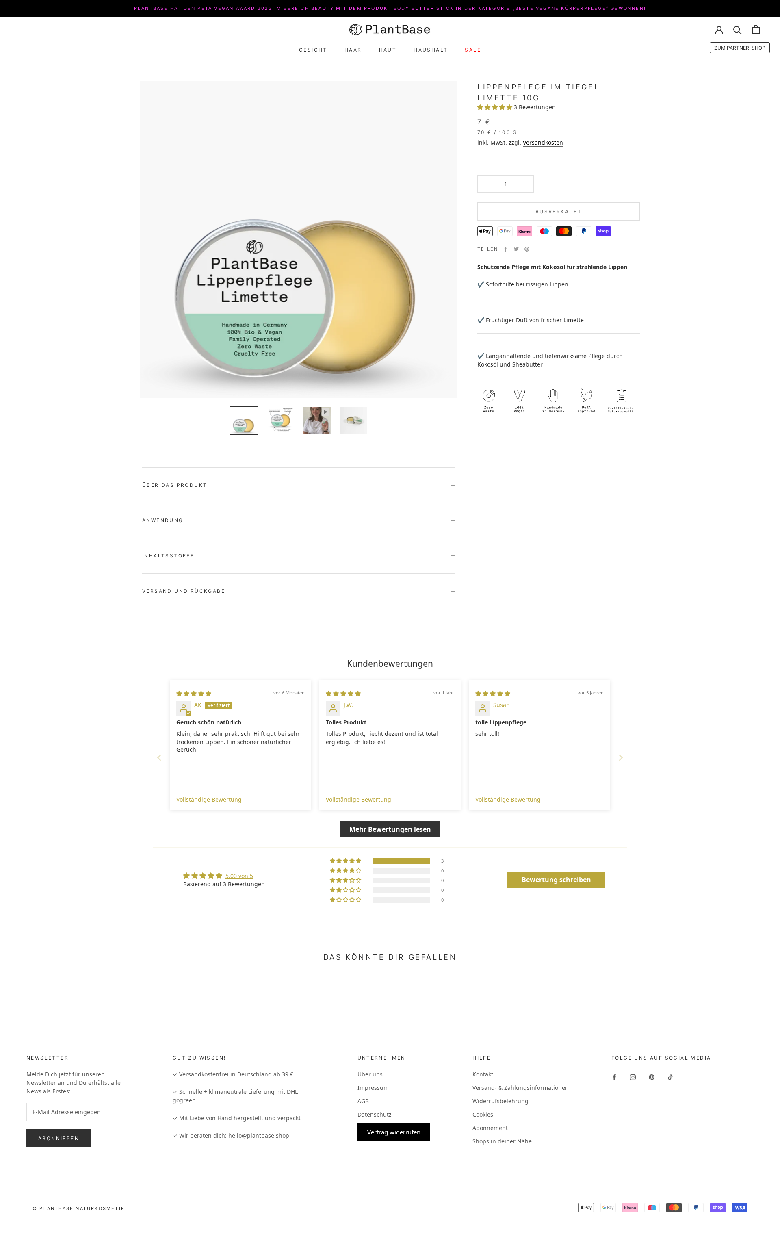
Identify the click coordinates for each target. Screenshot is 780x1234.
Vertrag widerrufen (393, 1132)
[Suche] (737, 29)
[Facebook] (505, 249)
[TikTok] (670, 1076)
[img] (193, 693)
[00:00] (298, 239)
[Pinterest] (526, 249)
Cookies (482, 1114)
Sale (473, 50)
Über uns (370, 1074)
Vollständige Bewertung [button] (209, 799)
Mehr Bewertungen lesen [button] (390, 829)
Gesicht (313, 50)
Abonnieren (58, 1138)
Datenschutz (375, 1114)
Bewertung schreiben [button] (556, 879)
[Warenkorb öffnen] (756, 29)
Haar (353, 50)
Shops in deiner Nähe (502, 1141)
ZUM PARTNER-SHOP (739, 48)
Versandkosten (543, 142)
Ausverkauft (558, 211)
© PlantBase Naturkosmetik (78, 1208)
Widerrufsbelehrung (500, 1101)
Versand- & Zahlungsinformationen (520, 1087)
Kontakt (482, 1074)
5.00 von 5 (239, 876)
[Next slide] (620, 757)
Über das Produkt (174, 485)
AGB (363, 1101)
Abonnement (490, 1128)
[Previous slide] (159, 757)
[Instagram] (633, 1076)
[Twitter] (516, 249)
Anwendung (163, 520)
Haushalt (431, 50)
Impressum (373, 1087)
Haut (388, 50)
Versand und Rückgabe (183, 591)
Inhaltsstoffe (168, 556)
